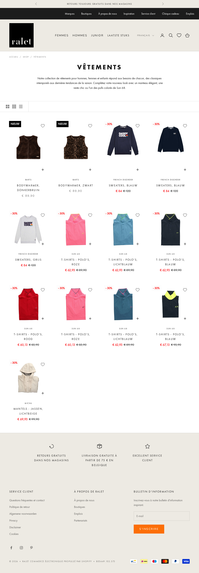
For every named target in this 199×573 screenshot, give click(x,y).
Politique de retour (19, 507)
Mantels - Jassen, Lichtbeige (28, 411)
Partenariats (80, 520)
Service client (148, 13)
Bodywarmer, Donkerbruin (28, 188)
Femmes (62, 35)
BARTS (28, 179)
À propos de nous (107, 13)
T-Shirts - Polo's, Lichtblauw (123, 262)
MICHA (28, 403)
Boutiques (86, 13)
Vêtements (40, 57)
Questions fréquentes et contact (27, 500)
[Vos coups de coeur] (179, 35)
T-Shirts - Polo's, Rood (28, 337)
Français (143, 35)
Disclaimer (15, 527)
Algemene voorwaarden (23, 514)
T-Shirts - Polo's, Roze (75, 262)
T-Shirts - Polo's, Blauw (170, 262)
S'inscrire (149, 529)
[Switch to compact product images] (21, 106)
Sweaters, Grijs (28, 259)
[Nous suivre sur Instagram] (21, 548)
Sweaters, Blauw (123, 185)
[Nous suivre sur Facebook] (11, 548)
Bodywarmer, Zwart (75, 185)
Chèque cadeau (170, 13)
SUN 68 (76, 254)
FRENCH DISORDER (123, 179)
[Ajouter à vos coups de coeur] (42, 125)
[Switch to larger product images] (7, 106)
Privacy (13, 520)
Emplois (190, 13)
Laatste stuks (118, 35)
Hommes (79, 35)
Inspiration (129, 13)
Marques (69, 13)
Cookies (13, 534)
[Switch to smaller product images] (14, 106)
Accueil (13, 57)
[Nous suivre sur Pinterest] (31, 548)
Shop (26, 57)
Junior (97, 35)
